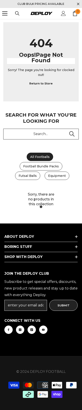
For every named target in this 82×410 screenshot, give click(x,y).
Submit (64, 305)
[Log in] (63, 13)
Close (78, 4)
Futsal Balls (28, 176)
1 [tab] (41, 206)
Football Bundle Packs (41, 166)
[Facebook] (8, 330)
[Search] (17, 13)
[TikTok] (32, 330)
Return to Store (41, 83)
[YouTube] (43, 330)
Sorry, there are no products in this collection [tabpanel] (41, 199)
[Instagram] (20, 330)
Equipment (57, 176)
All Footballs (40, 157)
